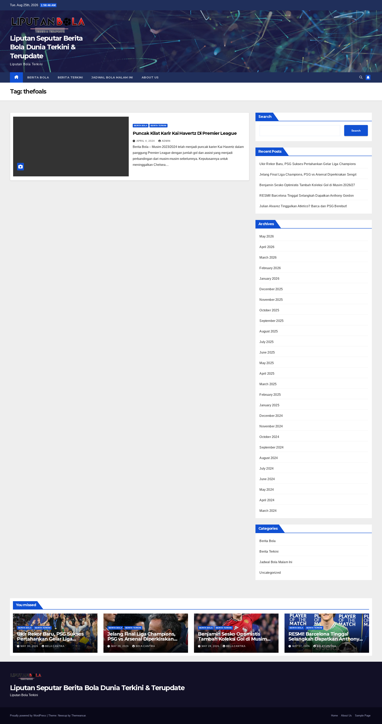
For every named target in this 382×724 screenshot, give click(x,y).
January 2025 (269, 405)
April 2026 (266, 247)
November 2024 (271, 426)
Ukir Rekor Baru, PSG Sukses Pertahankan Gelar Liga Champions (307, 164)
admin (166, 141)
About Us (150, 77)
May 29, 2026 (120, 646)
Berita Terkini (70, 77)
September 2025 (271, 320)
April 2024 (266, 500)
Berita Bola (38, 77)
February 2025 (270, 394)
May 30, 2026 (30, 646)
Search (265, 116)
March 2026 (268, 257)
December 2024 (271, 415)
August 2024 (268, 458)
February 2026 (270, 268)
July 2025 (266, 342)
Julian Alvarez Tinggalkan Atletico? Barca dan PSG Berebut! (303, 206)
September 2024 (271, 447)
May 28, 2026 (211, 646)
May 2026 (266, 236)
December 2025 (271, 289)
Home (334, 715)
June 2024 (267, 479)
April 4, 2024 (146, 141)
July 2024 (266, 468)
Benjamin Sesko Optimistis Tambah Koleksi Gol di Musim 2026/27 (307, 185)
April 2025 (266, 373)
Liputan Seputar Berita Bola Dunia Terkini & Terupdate (46, 47)
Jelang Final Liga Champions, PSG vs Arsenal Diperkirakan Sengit (307, 174)
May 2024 (266, 489)
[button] (361, 77)
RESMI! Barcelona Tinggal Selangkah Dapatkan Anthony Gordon (306, 195)
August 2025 (268, 331)
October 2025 (269, 310)
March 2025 (268, 384)
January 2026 (269, 278)
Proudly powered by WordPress (28, 715)
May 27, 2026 (301, 646)
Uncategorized (270, 572)
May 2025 (266, 363)
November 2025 (271, 299)
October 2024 (269, 437)
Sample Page (362, 715)
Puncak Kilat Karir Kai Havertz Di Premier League (185, 133)
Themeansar (78, 715)
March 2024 (268, 510)
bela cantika (54, 646)
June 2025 (267, 352)
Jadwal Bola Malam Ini (112, 77)
